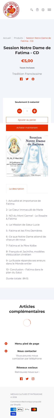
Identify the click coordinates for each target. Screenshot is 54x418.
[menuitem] (31, 9)
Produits (18, 38)
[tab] (16, 188)
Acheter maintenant (27, 127)
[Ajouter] (34, 111)
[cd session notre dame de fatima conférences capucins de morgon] (27, 156)
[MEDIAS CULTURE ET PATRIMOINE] (11, 9)
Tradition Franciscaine (27, 73)
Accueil (7, 38)
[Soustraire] (19, 111)
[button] (31, 9)
